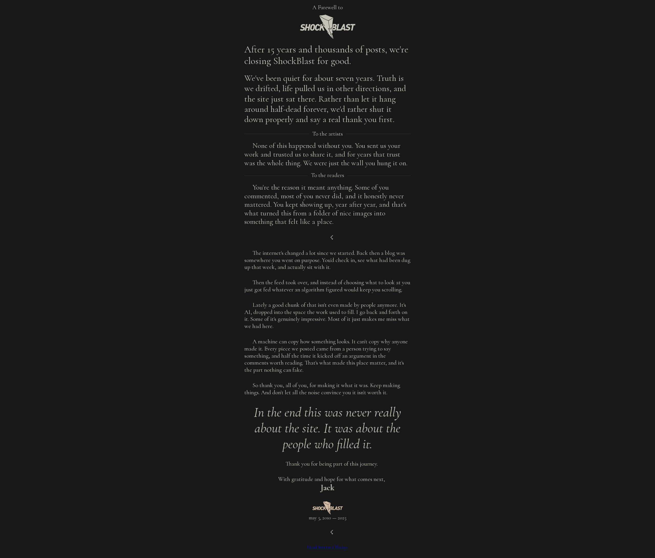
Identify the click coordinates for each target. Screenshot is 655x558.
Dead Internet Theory (327, 547)
